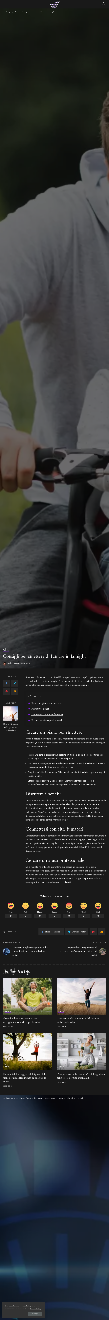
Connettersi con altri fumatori (47, 714)
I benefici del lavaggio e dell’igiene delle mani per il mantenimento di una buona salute (25, 1077)
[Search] (103, 4)
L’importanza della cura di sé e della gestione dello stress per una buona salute (81, 1076)
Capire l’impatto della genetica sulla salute (10, 727)
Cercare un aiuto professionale (47, 720)
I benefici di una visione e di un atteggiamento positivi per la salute (22, 1020)
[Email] (14, 691)
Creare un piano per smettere (46, 703)
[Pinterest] (6, 691)
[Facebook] (6, 683)
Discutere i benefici (41, 708)
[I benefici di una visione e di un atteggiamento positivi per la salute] (27, 996)
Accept (35, 1314)
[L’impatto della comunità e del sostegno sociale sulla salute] (81, 996)
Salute (6, 650)
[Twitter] (14, 683)
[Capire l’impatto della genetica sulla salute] (10, 713)
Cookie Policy (35, 1309)
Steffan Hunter (13, 663)
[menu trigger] (6, 4)
